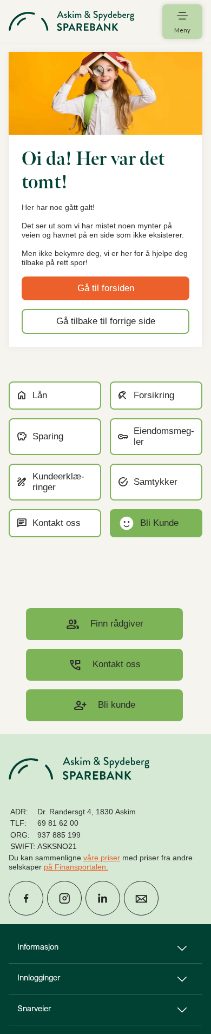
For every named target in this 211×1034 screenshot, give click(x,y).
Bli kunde (104, 705)
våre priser (101, 857)
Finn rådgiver (104, 624)
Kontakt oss (104, 664)
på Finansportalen (75, 866)
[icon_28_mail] (141, 898)
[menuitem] (71, 21)
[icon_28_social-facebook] (26, 898)
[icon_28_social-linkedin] (102, 898)
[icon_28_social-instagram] (64, 898)
